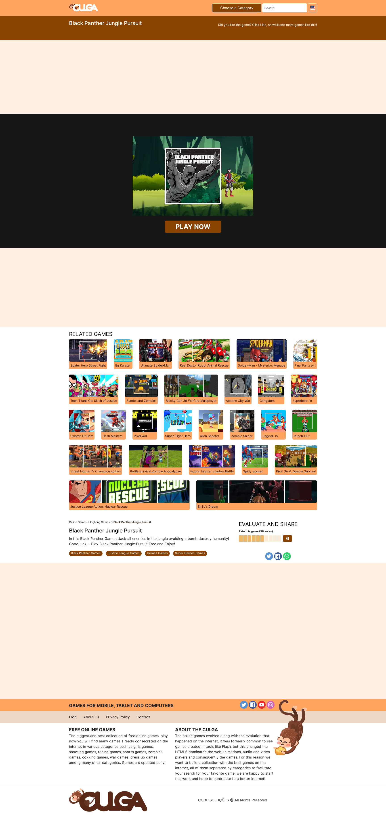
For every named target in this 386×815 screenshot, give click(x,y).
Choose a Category (236, 8)
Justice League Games (124, 553)
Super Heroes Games (190, 553)
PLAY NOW (193, 226)
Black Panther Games (86, 553)
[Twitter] (269, 556)
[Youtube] (262, 705)
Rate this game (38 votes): (256, 531)
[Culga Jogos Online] (108, 799)
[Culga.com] (83, 7)
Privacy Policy (118, 717)
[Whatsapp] (287, 556)
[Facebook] (278, 556)
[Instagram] (271, 705)
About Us (91, 717)
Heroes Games (157, 553)
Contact (143, 717)
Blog (73, 717)
